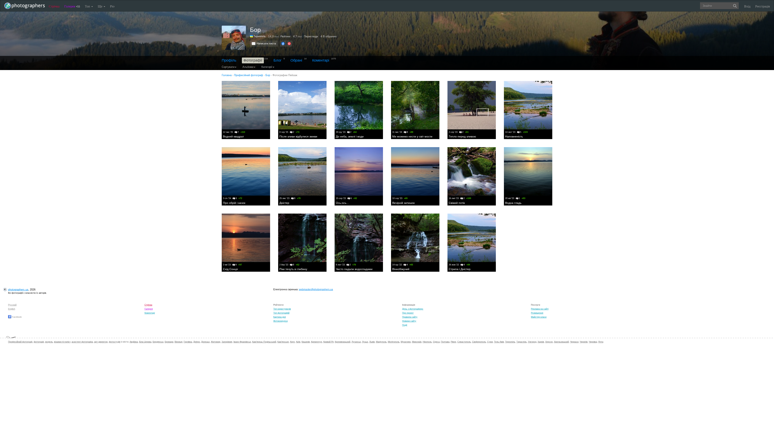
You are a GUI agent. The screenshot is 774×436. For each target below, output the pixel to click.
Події (404, 325)
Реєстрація (762, 6)
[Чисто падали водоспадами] (359, 238)
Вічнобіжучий (400, 269)
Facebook (16, 317)
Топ (88, 6)
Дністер (284, 202)
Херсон (549, 342)
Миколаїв (416, 342)
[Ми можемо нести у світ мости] (415, 105)
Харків (541, 342)
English (11, 309)
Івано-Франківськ (242, 342)
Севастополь (464, 342)
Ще (100, 6)
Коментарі (320, 60)
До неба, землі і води (350, 136)
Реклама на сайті (539, 309)
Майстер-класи (538, 317)
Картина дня (279, 317)
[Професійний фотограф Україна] (252, 36)
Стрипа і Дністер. (460, 269)
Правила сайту (409, 317)
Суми (490, 342)
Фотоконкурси (280, 321)
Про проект (408, 313)
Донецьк (205, 342)
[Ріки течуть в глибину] (302, 238)
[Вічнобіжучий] (415, 238)
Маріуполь (381, 342)
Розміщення (537, 313)
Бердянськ (158, 342)
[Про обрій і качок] (246, 171)
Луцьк (365, 342)
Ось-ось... (342, 202)
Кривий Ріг (328, 342)
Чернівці (593, 342)
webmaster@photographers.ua (316, 289)
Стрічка (54, 6)
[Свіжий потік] (471, 171)
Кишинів (306, 342)
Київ (298, 342)
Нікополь (427, 342)
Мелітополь (393, 342)
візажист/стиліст (62, 342)
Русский (12, 305)
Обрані (296, 60)
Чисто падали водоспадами (354, 269)
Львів (372, 342)
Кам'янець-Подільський (264, 342)
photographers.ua (18, 289)
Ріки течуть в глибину (293, 269)
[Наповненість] (528, 105)
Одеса (436, 342)
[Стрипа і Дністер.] (471, 238)
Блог (278, 60)
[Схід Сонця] (246, 238)
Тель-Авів (499, 342)
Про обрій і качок (234, 202)
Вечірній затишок (403, 202)
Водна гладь (513, 202)
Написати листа (266, 43)
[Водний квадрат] (246, 105)
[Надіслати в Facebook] (283, 44)
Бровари (169, 342)
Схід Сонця (230, 269)
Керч (292, 342)
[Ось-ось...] (359, 171)
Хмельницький (561, 342)
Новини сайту (409, 321)
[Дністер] (302, 171)
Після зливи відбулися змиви (298, 136)
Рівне (453, 342)
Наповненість (514, 136)
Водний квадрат (233, 136)
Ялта (600, 342)
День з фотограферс (412, 309)
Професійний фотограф (20, 342)
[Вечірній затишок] (415, 171)
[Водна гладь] (528, 171)
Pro (112, 6)
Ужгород (532, 342)
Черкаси (574, 342)
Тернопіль (260, 36)
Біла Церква (145, 342)
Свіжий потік (457, 202)
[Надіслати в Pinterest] (289, 44)
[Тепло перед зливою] (471, 105)
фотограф (39, 342)
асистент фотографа (82, 342)
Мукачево (406, 342)
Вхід (747, 6)
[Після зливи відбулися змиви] (302, 105)
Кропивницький (342, 342)
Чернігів (584, 342)
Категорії (266, 66)
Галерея (72, 6)
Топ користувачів (282, 309)
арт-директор (101, 342)
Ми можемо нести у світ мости (412, 136)
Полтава (445, 342)
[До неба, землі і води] (359, 105)
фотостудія (114, 342)
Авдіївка (134, 342)
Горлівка (188, 342)
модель (49, 342)
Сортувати (228, 66)
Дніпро (196, 342)
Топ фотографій (281, 313)
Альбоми (247, 66)
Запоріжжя (227, 342)
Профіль (229, 60)
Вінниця (178, 342)
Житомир (215, 342)
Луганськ (356, 342)
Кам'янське (283, 342)
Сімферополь (479, 342)
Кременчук (316, 342)
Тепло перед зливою (462, 136)
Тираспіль (521, 342)
